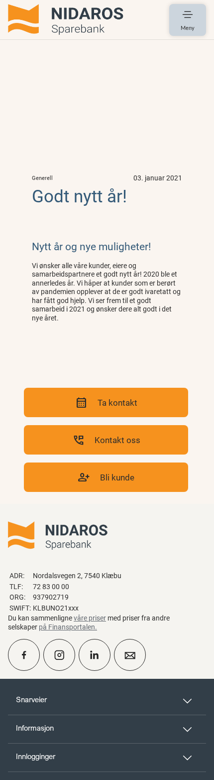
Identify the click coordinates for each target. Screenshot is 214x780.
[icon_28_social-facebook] (24, 655)
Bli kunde (106, 477)
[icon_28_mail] (130, 655)
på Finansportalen (67, 626)
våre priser (90, 618)
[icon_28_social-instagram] (59, 655)
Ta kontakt (106, 402)
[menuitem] (65, 19)
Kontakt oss (106, 440)
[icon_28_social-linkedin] (94, 655)
